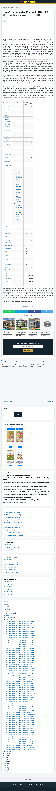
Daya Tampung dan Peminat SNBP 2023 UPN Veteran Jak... (21, 749)
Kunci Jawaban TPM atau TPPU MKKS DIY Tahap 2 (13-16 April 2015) (21, 500)
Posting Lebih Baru (7, 401)
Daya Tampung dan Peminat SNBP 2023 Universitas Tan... (20, 691)
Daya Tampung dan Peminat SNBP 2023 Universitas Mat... (20, 670)
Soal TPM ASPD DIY (9, 559)
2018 (5, 761)
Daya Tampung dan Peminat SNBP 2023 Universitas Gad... (20, 718)
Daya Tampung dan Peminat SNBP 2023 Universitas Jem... (20, 709)
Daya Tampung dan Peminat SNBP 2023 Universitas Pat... (20, 637)
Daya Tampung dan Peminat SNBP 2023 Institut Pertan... (20, 734)
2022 (5, 753)
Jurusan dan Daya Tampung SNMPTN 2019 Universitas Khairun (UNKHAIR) (18, 195)
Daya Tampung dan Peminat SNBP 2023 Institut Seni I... (20, 672)
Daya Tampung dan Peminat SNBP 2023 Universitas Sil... (20, 732)
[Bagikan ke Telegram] (21, 311)
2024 (5, 608)
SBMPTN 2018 (8, 584)
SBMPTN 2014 (8, 594)
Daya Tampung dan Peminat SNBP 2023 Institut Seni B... (20, 629)
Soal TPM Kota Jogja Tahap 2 (11, 562)
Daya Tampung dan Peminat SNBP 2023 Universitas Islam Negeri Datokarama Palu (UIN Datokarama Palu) (19, 211)
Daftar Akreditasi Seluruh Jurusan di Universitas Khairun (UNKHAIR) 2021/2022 (34, 333)
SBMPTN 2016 (8, 589)
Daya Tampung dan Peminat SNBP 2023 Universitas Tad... (20, 647)
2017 (5, 763)
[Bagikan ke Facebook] (34, 311)
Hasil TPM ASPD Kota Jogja (11, 572)
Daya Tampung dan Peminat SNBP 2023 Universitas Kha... (20, 635)
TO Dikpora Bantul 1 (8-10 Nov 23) (12, 530)
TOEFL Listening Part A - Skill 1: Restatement (14, 502)
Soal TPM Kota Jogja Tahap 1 (11, 564)
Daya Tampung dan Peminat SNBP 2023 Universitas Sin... (20, 747)
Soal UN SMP (29, 784)
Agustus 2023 (9, 617)
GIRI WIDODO (31, 789)
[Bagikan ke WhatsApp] (9, 311)
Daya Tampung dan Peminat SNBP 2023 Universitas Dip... (20, 724)
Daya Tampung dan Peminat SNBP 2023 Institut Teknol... (20, 623)
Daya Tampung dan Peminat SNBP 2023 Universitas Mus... (20, 631)
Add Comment (9, 18)
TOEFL (14, 784)
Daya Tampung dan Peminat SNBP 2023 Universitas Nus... (20, 668)
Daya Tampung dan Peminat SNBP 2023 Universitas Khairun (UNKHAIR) (46, 333)
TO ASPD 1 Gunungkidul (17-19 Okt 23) (14, 535)
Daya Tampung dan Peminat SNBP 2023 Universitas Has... (20, 662)
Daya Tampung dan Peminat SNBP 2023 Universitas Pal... (20, 687)
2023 (5, 610)
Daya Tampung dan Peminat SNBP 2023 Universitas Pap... (20, 627)
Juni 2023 (8, 751)
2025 (5, 606)
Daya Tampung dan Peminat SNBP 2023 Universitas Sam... (20, 656)
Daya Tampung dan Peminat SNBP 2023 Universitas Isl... (20, 621)
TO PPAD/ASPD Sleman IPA (11, 547)
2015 (5, 767)
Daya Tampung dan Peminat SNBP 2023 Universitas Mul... (20, 683)
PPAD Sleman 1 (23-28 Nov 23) (12, 527)
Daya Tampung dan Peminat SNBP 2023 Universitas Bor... (20, 679)
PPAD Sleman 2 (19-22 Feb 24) (12, 517)
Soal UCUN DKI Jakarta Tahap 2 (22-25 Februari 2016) (17, 497)
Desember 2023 (10, 612)
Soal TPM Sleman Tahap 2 (10, 567)
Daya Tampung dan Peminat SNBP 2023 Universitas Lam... (20, 685)
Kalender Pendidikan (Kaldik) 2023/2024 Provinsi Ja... (19, 664)
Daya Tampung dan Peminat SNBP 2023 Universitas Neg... (20, 641)
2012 (5, 771)
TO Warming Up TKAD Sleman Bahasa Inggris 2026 (16, 475)
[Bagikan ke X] (47, 311)
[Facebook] (26, 779)
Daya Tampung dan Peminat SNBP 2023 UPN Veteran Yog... (21, 714)
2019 (5, 759)
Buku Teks (21, 784)
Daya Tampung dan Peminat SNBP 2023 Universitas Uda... (20, 678)
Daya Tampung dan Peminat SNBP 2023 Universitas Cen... (20, 633)
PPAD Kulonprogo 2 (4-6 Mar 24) (12, 515)
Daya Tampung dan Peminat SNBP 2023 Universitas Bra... (20, 707)
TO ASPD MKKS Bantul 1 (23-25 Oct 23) (14, 532)
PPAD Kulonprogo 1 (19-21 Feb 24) (13, 522)
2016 (5, 765)
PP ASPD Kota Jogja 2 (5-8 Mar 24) (13, 512)
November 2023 (10, 614)
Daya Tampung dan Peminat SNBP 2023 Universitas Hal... (20, 643)
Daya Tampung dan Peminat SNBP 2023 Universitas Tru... (20, 695)
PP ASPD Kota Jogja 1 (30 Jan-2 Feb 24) (14, 525)
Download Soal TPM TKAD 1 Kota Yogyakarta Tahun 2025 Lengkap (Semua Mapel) (25, 486)
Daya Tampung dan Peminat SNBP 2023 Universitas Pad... (20, 743)
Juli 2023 (8, 619)
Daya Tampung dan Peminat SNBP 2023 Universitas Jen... (20, 736)
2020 (5, 757)
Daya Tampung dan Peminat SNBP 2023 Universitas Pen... (20, 674)
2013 (5, 769)
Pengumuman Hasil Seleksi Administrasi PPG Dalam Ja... (20, 676)
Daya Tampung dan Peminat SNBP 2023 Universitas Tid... (20, 730)
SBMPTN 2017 (8, 587)
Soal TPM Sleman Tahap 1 (10, 569)
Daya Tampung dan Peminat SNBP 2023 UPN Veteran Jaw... (21, 693)
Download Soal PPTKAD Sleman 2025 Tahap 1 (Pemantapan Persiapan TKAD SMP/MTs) (26, 492)
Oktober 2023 (9, 615)
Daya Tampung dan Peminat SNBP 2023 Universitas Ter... (20, 625)
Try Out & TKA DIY (39, 784)
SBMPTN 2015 (8, 592)
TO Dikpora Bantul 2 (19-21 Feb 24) (13, 520)
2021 (5, 755)
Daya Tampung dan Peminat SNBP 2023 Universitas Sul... (20, 645)
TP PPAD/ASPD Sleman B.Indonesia (13, 550)
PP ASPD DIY (7, 545)
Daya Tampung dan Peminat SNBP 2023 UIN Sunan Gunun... (21, 738)
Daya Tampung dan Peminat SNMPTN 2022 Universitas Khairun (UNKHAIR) (19, 180)
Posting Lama (50, 401)
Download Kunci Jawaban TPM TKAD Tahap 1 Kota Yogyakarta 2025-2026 (22, 489)
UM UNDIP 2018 (8, 581)
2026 (5, 604)
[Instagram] (30, 779)
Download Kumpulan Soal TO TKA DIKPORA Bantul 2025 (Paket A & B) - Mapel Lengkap (26, 494)
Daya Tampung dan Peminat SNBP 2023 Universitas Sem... (20, 639)
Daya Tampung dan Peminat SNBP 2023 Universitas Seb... (20, 728)
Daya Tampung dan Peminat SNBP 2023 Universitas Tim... (20, 666)
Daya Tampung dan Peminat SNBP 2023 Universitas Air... (20, 701)
